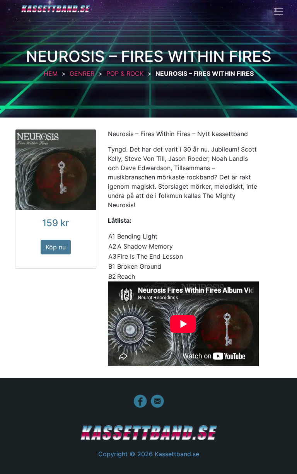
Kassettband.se (55, 8)
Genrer (82, 73)
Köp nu (56, 247)
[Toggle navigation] (278, 11)
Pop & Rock (124, 73)
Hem (51, 73)
